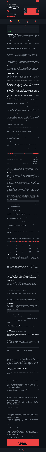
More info (14, 16)
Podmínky (24, 450)
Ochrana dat (22, 450)
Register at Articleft (9, 16)
